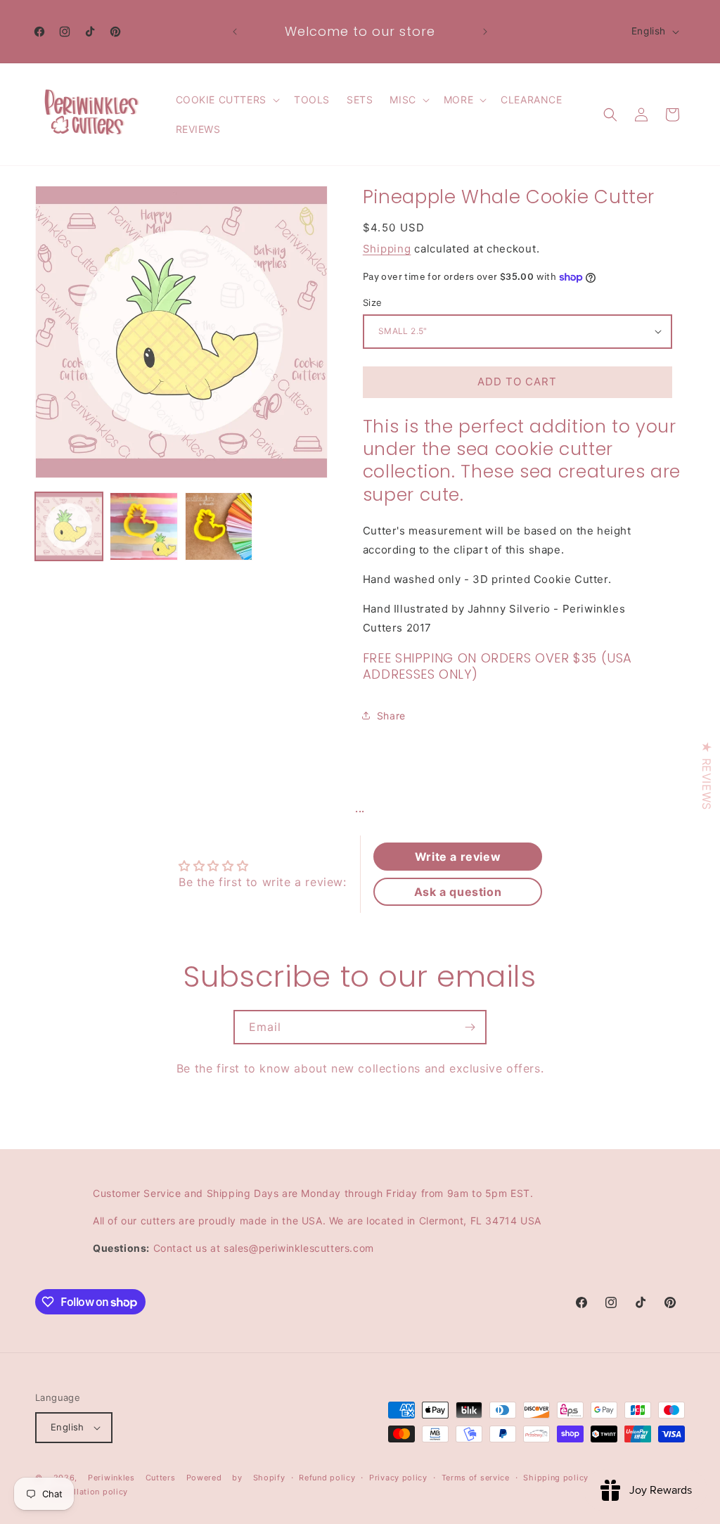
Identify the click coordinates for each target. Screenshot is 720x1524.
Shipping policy (556, 1478)
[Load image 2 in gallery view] (143, 526)
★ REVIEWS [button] (707, 775)
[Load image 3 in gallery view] (218, 526)
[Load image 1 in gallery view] (69, 526)
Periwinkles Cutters (132, 1478)
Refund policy (327, 1478)
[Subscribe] (469, 1027)
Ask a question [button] (457, 892)
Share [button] (391, 716)
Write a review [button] (458, 857)
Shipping (387, 248)
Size (372, 302)
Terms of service (476, 1478)
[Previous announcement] (234, 31)
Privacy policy (398, 1478)
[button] (226, 100)
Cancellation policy (88, 1492)
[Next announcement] (485, 31)
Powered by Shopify (235, 1478)
